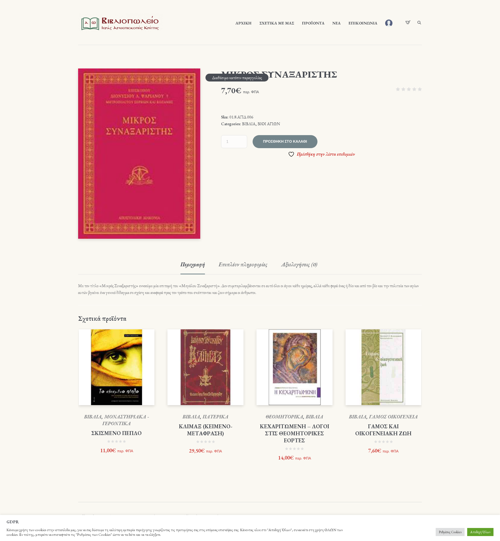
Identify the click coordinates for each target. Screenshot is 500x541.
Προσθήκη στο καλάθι (285, 141)
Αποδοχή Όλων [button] (480, 532)
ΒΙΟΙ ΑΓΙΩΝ (269, 124)
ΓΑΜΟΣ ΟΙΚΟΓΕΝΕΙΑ (393, 416)
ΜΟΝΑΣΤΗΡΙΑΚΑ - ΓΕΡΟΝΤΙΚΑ (125, 420)
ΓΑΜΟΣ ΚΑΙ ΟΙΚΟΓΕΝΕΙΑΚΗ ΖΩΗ (383, 430)
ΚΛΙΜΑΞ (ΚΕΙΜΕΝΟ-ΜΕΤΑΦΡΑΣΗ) (205, 430)
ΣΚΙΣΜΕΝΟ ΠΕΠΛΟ (116, 433)
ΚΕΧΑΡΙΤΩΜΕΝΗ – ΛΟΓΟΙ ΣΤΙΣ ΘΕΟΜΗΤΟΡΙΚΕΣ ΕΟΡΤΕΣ (294, 433)
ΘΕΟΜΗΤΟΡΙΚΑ (284, 416)
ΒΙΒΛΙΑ (248, 124)
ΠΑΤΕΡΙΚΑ (215, 416)
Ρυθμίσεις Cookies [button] (450, 532)
